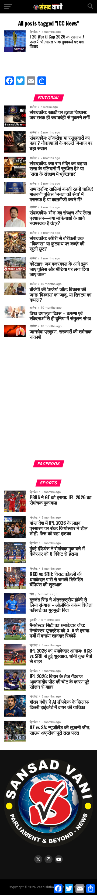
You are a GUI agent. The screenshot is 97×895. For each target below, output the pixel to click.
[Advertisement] (48, 403)
